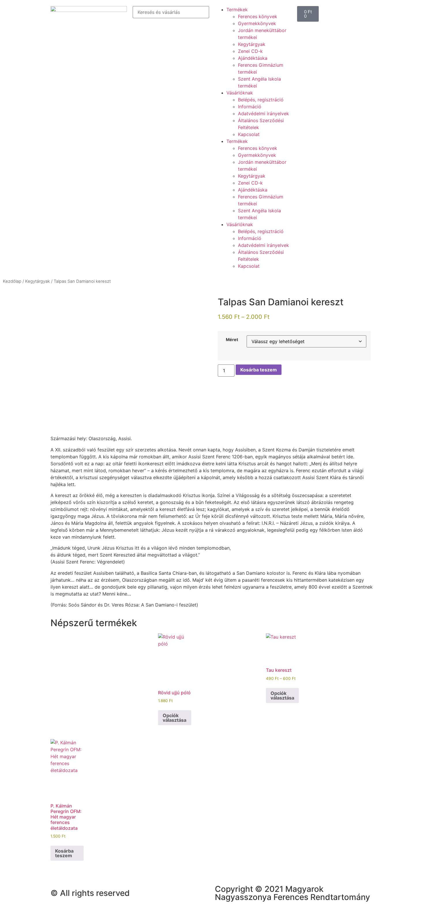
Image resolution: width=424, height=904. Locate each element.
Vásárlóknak (239, 93)
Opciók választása (174, 718)
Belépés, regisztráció (261, 100)
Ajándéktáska (252, 58)
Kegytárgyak (251, 44)
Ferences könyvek (257, 16)
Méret (232, 340)
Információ (249, 106)
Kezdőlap (12, 281)
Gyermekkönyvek (257, 23)
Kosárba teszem (258, 370)
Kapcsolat (249, 134)
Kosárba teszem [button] (64, 853)
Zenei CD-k (250, 51)
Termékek (237, 9)
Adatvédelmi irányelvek (263, 113)
